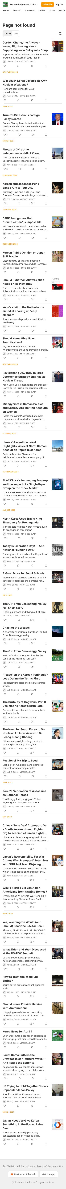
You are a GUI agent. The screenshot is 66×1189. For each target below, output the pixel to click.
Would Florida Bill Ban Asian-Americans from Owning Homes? (25, 889)
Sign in (59, 4)
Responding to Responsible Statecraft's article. (24, 684)
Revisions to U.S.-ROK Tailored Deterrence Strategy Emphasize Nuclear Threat (24, 376)
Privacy (31, 1166)
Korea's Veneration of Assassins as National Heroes (24, 793)
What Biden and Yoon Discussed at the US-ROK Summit (24, 951)
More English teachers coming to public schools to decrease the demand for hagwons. (24, 579)
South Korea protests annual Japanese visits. (23, 986)
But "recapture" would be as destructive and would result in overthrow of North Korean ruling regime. (24, 228)
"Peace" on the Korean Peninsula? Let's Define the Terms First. (25, 676)
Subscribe (47, 4)
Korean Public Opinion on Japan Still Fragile (24, 254)
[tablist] (11, 33)
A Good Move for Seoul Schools (23, 573)
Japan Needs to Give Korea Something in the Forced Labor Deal (23, 1124)
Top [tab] (16, 33)
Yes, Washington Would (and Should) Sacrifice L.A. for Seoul (23, 924)
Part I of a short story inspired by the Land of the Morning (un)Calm (23, 657)
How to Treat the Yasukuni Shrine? (20, 978)
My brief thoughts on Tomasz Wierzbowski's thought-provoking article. (25, 348)
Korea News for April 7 (17, 1031)
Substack (17, 1182)
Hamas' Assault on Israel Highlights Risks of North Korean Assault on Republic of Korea (25, 446)
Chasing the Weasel (16, 627)
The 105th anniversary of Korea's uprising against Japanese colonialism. (24, 159)
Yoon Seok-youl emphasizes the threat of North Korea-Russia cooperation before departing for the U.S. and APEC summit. (25, 386)
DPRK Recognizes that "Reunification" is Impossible (22, 220)
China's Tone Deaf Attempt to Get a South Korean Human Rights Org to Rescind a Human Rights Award (25, 829)
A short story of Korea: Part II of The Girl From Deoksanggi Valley (25, 633)
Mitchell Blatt (28, 62)
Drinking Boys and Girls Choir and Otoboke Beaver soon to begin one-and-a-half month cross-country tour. (25, 193)
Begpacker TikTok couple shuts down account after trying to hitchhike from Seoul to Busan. (23, 1068)
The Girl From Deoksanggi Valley (24, 651)
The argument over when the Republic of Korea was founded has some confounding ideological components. (25, 555)
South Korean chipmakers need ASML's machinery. (24, 321)
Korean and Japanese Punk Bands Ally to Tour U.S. (21, 185)
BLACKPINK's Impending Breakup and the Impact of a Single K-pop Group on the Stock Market (25, 484)
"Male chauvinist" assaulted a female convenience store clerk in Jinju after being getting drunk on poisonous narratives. (23, 417)
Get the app (48, 1174)
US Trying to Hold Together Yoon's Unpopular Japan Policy (25, 1088)
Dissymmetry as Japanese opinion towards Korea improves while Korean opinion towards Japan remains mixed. (24, 262)
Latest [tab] (7, 33)
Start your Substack (25, 1174)
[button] (6, 10)
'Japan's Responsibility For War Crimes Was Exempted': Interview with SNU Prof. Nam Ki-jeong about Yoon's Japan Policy (25, 860)
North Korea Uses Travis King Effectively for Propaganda (22, 520)
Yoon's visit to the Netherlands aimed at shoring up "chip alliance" (23, 311)
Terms (40, 1166)
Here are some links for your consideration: (18, 90)
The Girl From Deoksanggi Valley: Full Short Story (25, 605)
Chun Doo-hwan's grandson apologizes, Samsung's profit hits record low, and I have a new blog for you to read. (24, 1037)
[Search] (60, 33)
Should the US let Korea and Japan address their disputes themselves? (22, 1096)
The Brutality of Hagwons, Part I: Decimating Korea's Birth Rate (24, 703)
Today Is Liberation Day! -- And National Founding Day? (23, 547)
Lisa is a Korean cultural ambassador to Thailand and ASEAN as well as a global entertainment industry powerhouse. (24, 494)
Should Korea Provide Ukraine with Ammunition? (22, 1006)
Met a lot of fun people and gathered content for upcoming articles (23, 766)
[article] (33, 54)
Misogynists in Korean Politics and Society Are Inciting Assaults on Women (25, 407)
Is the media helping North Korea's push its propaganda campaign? (25, 528)
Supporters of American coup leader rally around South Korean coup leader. (25, 56)
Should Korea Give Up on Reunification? (19, 340)
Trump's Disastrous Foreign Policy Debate (21, 117)
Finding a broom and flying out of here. (24, 611)
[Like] (5, 66)
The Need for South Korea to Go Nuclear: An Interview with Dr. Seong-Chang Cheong (24, 733)
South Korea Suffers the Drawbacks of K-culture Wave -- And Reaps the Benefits (24, 1058)
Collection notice (54, 1166)
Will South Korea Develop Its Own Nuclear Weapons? (25, 82)
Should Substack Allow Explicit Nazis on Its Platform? (23, 281)
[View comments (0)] (18, 66)
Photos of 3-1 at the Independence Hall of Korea (21, 151)
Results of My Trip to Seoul (20, 760)
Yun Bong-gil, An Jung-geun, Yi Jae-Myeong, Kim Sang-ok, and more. (22, 800)
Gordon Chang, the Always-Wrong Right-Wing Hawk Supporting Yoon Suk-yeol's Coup (25, 46)
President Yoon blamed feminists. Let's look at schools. (24, 711)
